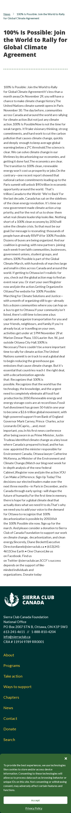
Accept (35, 800)
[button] (66, 758)
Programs (11, 665)
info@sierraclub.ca (16, 637)
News (6, 14)
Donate (9, 729)
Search (9, 739)
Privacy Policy (33, 808)
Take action (12, 676)
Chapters (11, 697)
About (8, 655)
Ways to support (17, 686)
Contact (10, 718)
